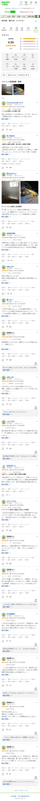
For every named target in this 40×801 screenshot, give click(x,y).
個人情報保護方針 (23, 796)
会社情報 (13, 796)
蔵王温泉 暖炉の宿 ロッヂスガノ (13, 21)
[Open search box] (4, 75)
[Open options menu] (37, 102)
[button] (7, 89)
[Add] (35, 21)
